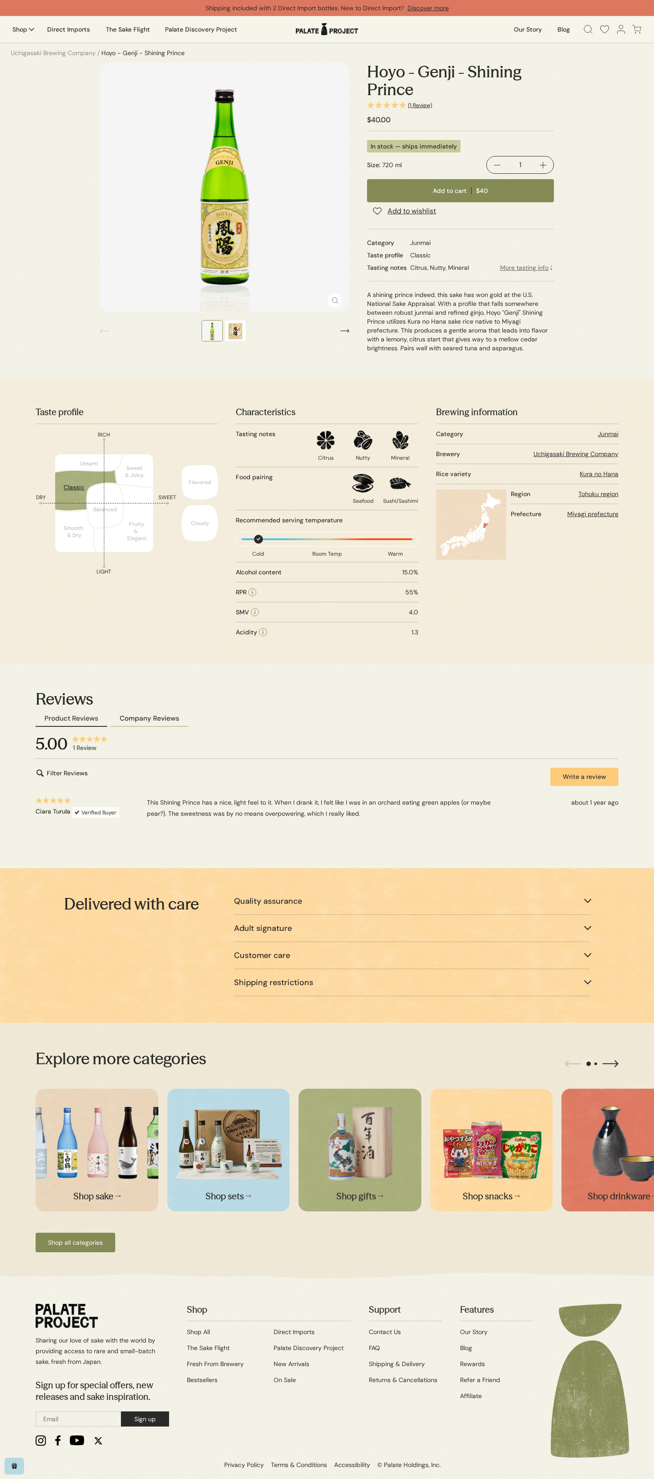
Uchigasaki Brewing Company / (55, 53)
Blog (466, 1348)
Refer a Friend (480, 1380)
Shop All (198, 1332)
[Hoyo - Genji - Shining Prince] (224, 187)
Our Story (474, 1332)
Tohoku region (598, 494)
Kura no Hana (599, 474)
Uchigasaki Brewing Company (575, 454)
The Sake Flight (208, 1348)
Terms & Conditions (299, 1465)
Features (477, 1309)
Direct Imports (294, 1332)
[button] (460, 105)
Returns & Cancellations (403, 1380)
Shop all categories (75, 1243)
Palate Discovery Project (308, 1348)
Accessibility (352, 1465)
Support (385, 1309)
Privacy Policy (244, 1465)
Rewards (472, 1364)
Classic (74, 487)
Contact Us (385, 1332)
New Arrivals (291, 1364)
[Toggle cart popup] (637, 29)
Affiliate (471, 1396)
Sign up (145, 1419)
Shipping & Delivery (397, 1364)
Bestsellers (202, 1380)
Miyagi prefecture (592, 514)
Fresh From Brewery (215, 1364)
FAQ (374, 1348)
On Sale (285, 1380)
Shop (197, 1309)
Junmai (608, 434)
